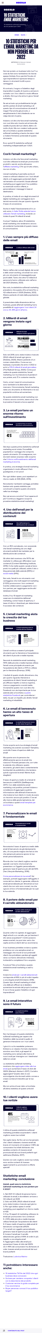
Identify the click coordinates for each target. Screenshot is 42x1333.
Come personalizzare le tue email (16, 876)
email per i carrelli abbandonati (24, 975)
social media (8, 573)
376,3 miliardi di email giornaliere (22, 367)
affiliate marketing (11, 167)
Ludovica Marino (20, 1256)
